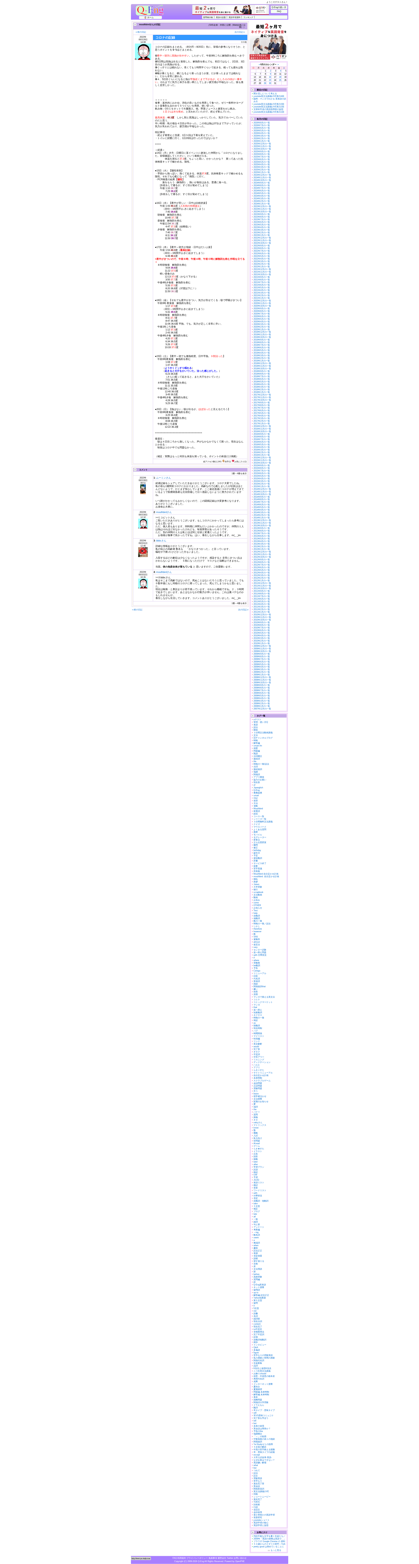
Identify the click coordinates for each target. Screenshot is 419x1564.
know (256, 1127)
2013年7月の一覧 (262, 533)
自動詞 (257, 916)
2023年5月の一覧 (262, 224)
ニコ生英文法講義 (262, 1371)
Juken (256, 884)
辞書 (256, 861)
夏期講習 (258, 1389)
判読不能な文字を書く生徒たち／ (269, 1536)
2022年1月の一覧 (262, 266)
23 (270, 80)
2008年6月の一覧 (262, 693)
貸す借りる (259, 1261)
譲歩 (256, 1342)
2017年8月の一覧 (262, 405)
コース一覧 (259, 816)
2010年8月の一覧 (262, 625)
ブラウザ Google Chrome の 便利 (269, 1541)
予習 (256, 1177)
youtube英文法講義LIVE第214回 (269, 96)
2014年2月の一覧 (262, 515)
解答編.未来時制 (261, 1394)
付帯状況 (258, 1195)
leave (256, 1093)
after (256, 1164)
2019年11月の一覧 (262, 334)
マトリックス (260, 1125)
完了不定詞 (259, 1334)
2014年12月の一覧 (262, 489)
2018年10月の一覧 (262, 368)
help (255, 913)
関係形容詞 (259, 1489)
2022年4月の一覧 (262, 258)
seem (256, 1237)
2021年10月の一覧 (262, 274)
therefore (258, 929)
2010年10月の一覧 (262, 620)
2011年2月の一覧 (262, 609)
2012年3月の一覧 (262, 575)
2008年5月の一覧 (262, 695)
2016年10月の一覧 (262, 431)
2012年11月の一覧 (262, 554)
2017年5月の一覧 (262, 413)
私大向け (258, 1138)
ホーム (150, 17)
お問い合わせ (240, 1558)
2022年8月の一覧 (262, 248)
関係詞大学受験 (261, 1402)
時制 (256, 740)
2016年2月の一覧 (262, 452)
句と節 (257, 1224)
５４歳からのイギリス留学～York (269, 1544)
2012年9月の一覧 (262, 559)
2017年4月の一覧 (262, 415)
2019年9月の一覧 (262, 339)
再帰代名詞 (259, 1379)
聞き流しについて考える (265, 93)
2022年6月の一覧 (262, 253)
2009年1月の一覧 (262, 674)
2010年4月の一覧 (262, 635)
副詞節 (257, 1318)
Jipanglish (258, 787)
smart (256, 795)
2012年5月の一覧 (262, 570)
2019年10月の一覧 (262, 337)
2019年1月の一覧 (262, 360)
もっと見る (276, 1550)
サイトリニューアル (263, 1072)
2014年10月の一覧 (262, 494)
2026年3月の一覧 (262, 136)
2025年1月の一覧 (262, 172)
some (256, 902)
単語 (256, 724)
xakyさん (258, 1122)
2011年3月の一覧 (262, 606)
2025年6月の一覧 (262, 159)
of (254, 785)
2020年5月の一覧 (262, 319)
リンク (257, 1041)
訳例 (256, 1337)
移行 (256, 889)
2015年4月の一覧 (262, 478)
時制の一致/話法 (261, 764)
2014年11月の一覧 (262, 491)
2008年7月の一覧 (262, 690)
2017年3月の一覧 (262, 418)
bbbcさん (161, 540)
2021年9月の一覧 (262, 277)
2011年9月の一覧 (262, 591)
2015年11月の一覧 (262, 460)
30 (270, 83)
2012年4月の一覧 (262, 572)
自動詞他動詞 (260, 1339)
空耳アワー (259, 1057)
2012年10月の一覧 (262, 557)
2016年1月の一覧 (262, 455)
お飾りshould (260, 1373)
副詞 (256, 1222)
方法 (256, 803)
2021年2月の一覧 (262, 295)
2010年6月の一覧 (262, 630)
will (255, 1413)
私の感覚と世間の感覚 (264, 1358)
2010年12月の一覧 (262, 614)
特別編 (257, 1038)
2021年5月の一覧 (262, 287)
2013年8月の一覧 (262, 531)
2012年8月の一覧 (262, 562)
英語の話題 (221, 17)
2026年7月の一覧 (262, 125)
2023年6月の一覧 (262, 222)
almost (257, 942)
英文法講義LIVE (261, 1491)
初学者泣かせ (260, 1096)
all (255, 1216)
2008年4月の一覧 (262, 698)
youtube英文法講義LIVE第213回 (269, 104)
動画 (256, 897)
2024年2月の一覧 (262, 201)
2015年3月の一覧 (262, 481)
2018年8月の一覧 (262, 374)
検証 (256, 1172)
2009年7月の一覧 (262, 659)
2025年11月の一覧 (262, 146)
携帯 (256, 832)
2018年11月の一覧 (262, 366)
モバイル (258, 834)
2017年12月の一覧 (262, 394)
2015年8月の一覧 (262, 468)
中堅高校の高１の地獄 (264, 1439)
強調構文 (258, 1434)
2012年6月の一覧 (262, 567)
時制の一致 (259, 1017)
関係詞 (257, 774)
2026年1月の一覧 (262, 141)
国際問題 (258, 1400)
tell (255, 1420)
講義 (256, 1117)
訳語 (256, 1169)
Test (256, 910)
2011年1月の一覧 (262, 612)
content (257, 1324)
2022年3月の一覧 (262, 261)
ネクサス (258, 1015)
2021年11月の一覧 (262, 272)
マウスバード (260, 827)
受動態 (257, 963)
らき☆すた (259, 1070)
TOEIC (257, 1502)
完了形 (257, 1049)
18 (280, 77)
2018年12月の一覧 (262, 363)
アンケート (259, 1227)
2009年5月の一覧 (262, 664)
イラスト (258, 1151)
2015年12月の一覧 (262, 457)
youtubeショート (262, 1520)
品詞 (256, 1365)
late (255, 1214)
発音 (256, 1188)
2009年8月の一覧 (262, 656)
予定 (256, 855)
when (256, 1245)
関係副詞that (260, 986)
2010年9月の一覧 (262, 622)
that (255, 1007)
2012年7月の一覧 (262, 565)
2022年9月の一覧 (262, 245)
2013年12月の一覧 (262, 520)
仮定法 (257, 944)
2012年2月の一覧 (262, 578)
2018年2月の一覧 (262, 389)
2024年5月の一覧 (262, 193)
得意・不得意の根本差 (264, 1376)
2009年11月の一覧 (262, 648)
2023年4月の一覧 (262, 227)
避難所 (257, 939)
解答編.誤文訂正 (261, 1295)
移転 (256, 879)
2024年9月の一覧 (262, 183)
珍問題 (257, 1141)
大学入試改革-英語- (263, 1457)
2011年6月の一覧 (262, 599)
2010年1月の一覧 (262, 643)
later (256, 1162)
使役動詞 (258, 858)
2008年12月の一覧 (262, 677)
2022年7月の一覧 (262, 251)
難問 (256, 845)
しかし (257, 926)
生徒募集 (258, 1363)
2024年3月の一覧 (262, 198)
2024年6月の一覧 (262, 190)
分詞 (256, 766)
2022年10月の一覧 (262, 243)
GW (255, 1174)
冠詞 (256, 1107)
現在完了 (258, 1326)
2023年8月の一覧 (262, 217)
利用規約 (181, 1558)
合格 (256, 1263)
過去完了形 (259, 1483)
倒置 (256, 748)
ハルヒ (257, 1065)
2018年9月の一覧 (262, 371)
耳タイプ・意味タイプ (264, 1410)
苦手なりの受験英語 (263, 1355)
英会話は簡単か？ (262, 1428)
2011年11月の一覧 (262, 586)
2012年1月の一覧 (262, 580)
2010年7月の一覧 (262, 627)
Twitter (230, 1558)
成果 (256, 1381)
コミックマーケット (263, 1002)
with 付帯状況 (260, 955)
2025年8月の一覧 (262, 154)
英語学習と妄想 (261, 1525)
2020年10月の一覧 (262, 306)
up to (256, 1292)
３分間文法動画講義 (263, 732)
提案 (256, 866)
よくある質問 (260, 829)
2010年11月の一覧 (262, 617)
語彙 (256, 1313)
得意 (256, 991)
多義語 (257, 1350)
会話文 (257, 1509)
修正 (256, 847)
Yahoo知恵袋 (260, 1298)
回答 (256, 1156)
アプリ (257, 1067)
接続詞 (257, 759)
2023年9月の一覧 (262, 214)
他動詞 (257, 918)
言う (256, 1091)
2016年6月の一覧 (262, 442)
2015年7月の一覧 (262, 470)
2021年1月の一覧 (262, 298)
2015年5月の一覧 (262, 476)
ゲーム (257, 1146)
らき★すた (259, 1148)
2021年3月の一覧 (262, 293)
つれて (257, 1470)
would (256, 1046)
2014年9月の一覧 (262, 497)
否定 (256, 1198)
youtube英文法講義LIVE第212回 (269, 106)
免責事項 (213, 1558)
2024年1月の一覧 (262, 203)
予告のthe (258, 1431)
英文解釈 (258, 1044)
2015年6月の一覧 (262, 473)
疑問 (256, 1303)
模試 (256, 1185)
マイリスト (259, 1036)
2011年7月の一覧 (262, 596)
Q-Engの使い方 (279, 7)
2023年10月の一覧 (262, 211)
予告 (256, 968)
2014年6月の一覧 (262, 504)
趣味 (256, 1248)
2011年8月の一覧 (262, 593)
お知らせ (258, 908)
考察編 (257, 1229)
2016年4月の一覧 (262, 447)
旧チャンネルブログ (263, 738)
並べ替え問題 (260, 952)
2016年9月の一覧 (262, 434)
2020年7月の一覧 (262, 313)
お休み (257, 900)
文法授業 (258, 1099)
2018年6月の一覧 (262, 379)
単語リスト (259, 1182)
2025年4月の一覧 (262, 164)
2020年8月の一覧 (262, 311)
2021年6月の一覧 (262, 285)
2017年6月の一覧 (262, 410)
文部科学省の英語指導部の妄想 (268, 109)
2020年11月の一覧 (262, 303)
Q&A (256, 1347)
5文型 (256, 1308)
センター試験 (260, 950)
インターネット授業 (263, 1384)
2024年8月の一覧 (262, 185)
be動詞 (257, 965)
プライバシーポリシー (197, 1558)
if (254, 957)
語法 (256, 727)
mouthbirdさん (164, 512)
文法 (256, 735)
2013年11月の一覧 (262, 523)
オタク (257, 1052)
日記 (256, 798)
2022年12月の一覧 (262, 238)
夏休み (257, 1386)
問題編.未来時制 (261, 1392)
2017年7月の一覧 (262, 408)
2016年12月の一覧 (262, 426)
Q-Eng (150, 12)
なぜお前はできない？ (264, 1460)
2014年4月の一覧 (262, 510)
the (255, 1109)
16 (270, 77)
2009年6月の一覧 (262, 661)
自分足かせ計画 (261, 1075)
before (256, 1274)
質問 (256, 1114)
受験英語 (258, 1478)
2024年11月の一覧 (262, 177)
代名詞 (257, 978)
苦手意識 (258, 868)
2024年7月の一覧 (262, 188)
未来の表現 (259, 1426)
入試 (256, 1135)
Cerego (257, 970)
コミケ (257, 999)
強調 (256, 772)
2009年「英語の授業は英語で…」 (270, 1538)
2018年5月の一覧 (262, 381)
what (256, 1465)
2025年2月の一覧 (262, 169)
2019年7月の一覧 (262, 345)
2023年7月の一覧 (262, 219)
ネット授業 (259, 1287)
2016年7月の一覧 (262, 439)
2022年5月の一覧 (262, 256)
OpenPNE (240, 1561)
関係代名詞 (259, 1360)
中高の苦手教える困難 (264, 1449)
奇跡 (256, 1253)
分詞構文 (258, 756)
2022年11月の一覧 (262, 240)
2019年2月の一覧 (262, 358)
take (256, 1203)
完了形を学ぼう (261, 1418)
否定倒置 (258, 1256)
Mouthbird (258, 808)
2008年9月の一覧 (262, 685)
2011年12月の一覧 (262, 583)
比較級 (257, 1504)
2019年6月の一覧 (262, 347)
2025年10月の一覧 (262, 149)
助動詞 (257, 1025)
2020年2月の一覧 (262, 327)
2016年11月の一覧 (262, 429)
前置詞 (257, 811)
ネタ (256, 1120)
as (255, 1023)
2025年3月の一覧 (262, 167)
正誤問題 (258, 1086)
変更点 (257, 840)
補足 (256, 1208)
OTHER (257, 905)
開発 (256, 730)
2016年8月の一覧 (262, 436)
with (255, 1193)
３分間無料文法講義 (263, 821)
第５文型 (258, 1300)
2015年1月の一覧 (262, 486)
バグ (256, 1031)
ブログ (257, 1211)
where (256, 960)
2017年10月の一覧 (262, 400)
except (257, 1455)
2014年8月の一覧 (262, 499)
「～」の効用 (260, 1436)
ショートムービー (262, 1496)
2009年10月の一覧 (262, 651)
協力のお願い (260, 779)
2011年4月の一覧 (262, 604)
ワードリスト (260, 1190)
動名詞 (257, 1235)
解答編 (257, 743)
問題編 (257, 751)
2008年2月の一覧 (262, 703)
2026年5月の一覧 (262, 130)
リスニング (259, 1059)
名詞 (256, 1316)
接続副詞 (258, 769)
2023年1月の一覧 (262, 235)
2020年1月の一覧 (262, 329)
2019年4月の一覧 (262, 353)
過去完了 (258, 1499)
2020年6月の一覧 (262, 316)
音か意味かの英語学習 (264, 1515)
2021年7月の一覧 (262, 282)
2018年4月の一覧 (262, 384)
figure (256, 1352)
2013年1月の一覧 (262, 549)
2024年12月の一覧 (262, 175)
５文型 (257, 1206)
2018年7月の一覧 (262, 376)
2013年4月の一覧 (262, 541)
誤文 (256, 1475)
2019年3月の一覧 (262, 355)
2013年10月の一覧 (262, 525)
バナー (257, 1112)
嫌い (256, 989)
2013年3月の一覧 (262, 544)
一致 (256, 1219)
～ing (256, 1232)
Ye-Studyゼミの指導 (263, 1444)
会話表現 (258, 1512)
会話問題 (258, 1083)
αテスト (257, 719)
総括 (256, 814)
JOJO (256, 1180)
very (256, 947)
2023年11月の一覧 (262, 209)
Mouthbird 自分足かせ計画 (266, 874)
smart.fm (258, 745)
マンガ (257, 1005)
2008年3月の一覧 (262, 701)
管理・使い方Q (261, 722)
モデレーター (260, 837)
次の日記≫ (240, 32)
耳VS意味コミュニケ (263, 1415)
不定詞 (257, 1054)
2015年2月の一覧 (262, 484)
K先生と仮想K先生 (262, 1368)
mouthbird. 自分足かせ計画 (266, 876)
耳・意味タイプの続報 (264, 1452)
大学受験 (258, 887)
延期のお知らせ (261, 1101)
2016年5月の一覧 (262, 444)
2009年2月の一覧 (262, 672)
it (254, 1305)
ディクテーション (262, 1062)
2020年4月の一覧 (262, 321)
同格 (256, 1494)
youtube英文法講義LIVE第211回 (269, 112)
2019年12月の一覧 (262, 332)
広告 (256, 1154)
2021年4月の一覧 (262, 290)
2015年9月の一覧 (262, 465)
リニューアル (260, 973)
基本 (256, 1397)
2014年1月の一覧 (262, 517)
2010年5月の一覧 (262, 633)
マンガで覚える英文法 (264, 997)
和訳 (256, 1020)
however (257, 931)
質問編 (257, 1279)
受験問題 (258, 1088)
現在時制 (258, 1028)
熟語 (256, 753)
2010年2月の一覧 (262, 641)
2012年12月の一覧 (262, 551)
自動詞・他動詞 (261, 1201)
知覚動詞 (258, 1012)
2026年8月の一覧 (262, 122)
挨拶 (256, 881)
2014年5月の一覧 (262, 507)
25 (280, 80)
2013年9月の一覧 (262, 528)
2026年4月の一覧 (262, 133)
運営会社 (222, 1558)
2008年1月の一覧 (262, 706)
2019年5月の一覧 (262, 350)
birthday (257, 850)
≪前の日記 (140, 32)
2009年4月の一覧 (262, 667)
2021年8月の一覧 (262, 279)
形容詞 (257, 981)
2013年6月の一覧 (262, 536)
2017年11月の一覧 (262, 397)
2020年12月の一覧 (262, 300)
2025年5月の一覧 (262, 162)
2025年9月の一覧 (262, 151)
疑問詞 (257, 1290)
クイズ (257, 824)
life (255, 761)
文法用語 (258, 1269)
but (255, 1468)
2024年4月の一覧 (262, 196)
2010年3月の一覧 (262, 638)
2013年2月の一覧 (262, 546)
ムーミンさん (163, 477)
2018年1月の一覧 (262, 392)
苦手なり (258, 1481)
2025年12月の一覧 (262, 143)
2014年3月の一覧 (262, 512)
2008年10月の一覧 (262, 682)
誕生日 (257, 853)
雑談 (256, 984)
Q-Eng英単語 (260, 1284)
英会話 (257, 1486)
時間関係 (258, 1033)
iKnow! (257, 1143)
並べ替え (258, 1010)
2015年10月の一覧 (262, 463)
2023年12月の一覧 (262, 206)
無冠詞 (257, 1243)
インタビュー (260, 1345)
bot (255, 1423)
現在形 (257, 782)
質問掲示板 (208, 17)
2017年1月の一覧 (262, 423)
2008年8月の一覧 (262, 687)
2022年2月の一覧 (262, 264)
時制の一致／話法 (262, 923)
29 (265, 83)
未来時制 (258, 1078)
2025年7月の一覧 (262, 156)
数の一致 (258, 921)
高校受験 (258, 1277)
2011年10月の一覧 (262, 588)
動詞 (256, 1407)
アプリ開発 (259, 777)
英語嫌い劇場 (260, 1462)
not (255, 1311)
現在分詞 (258, 1321)
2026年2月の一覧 (262, 138)
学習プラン (259, 1167)
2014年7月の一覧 (262, 502)
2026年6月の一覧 (262, 128)
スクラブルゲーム (262, 1080)
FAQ (279, 11)
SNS (256, 936)
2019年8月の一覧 (262, 342)
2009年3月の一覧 (262, 669)
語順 (256, 1258)
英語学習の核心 (261, 1522)
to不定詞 (258, 1329)
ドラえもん (259, 1405)
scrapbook (258, 892)
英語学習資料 (234, 17)
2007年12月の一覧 (262, 708)
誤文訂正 (258, 1250)
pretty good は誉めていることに (269, 1546)
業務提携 (258, 793)
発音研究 (258, 1517)
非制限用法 (259, 1332)
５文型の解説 (260, 1447)
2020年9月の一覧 (262, 308)
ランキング (248, 17)
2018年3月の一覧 (262, 387)
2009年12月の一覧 (262, 646)
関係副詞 (258, 1441)
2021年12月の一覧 (262, 269)
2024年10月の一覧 (262, 180)
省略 (256, 806)
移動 (256, 1159)
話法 (256, 1473)
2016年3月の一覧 (262, 449)
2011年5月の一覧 (262, 601)
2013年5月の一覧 (262, 538)
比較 (256, 976)
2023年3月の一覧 (262, 230)
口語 (256, 1507)
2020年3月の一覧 (262, 324)
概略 (256, 1133)
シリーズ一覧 (260, 819)
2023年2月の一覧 (262, 232)
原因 (256, 994)
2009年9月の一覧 (262, 654)
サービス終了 (260, 863)
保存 (256, 800)
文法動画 (258, 895)
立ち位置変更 (260, 842)
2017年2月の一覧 (262, 421)
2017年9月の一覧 (262, 402)
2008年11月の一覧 (262, 680)
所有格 (257, 871)
